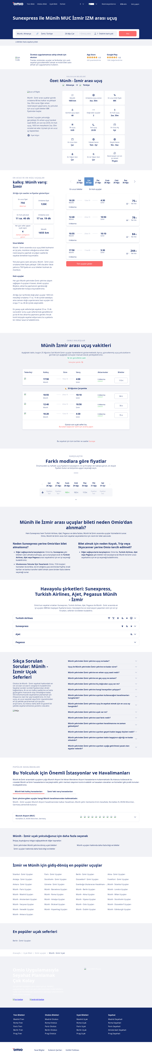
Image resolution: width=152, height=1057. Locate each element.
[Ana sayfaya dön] (20, 4)
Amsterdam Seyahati (117, 1030)
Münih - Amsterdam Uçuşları (25, 899)
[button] (71, 33)
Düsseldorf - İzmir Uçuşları (87, 879)
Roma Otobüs (51, 1023)
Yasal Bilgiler (39, 1050)
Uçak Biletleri (82, 1015)
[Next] (134, 181)
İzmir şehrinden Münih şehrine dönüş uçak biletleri (35, 845)
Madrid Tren (18, 1019)
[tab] (76, 189)
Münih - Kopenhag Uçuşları (55, 909)
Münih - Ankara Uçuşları (23, 914)
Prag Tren (17, 1033)
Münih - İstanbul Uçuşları (118, 884)
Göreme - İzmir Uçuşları (54, 884)
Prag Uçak (81, 1033)
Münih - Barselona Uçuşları (55, 889)
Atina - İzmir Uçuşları (116, 874)
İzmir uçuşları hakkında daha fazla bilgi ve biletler (34, 849)
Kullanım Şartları (55, 1050)
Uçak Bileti (53, 4)
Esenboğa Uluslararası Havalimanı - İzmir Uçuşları (97, 884)
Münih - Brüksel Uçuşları (54, 904)
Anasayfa (16, 953)
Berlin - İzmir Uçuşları (85, 874)
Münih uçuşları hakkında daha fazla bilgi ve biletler (98, 845)
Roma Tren (18, 1023)
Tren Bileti (30, 4)
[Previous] (42, 484)
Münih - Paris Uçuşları (22, 889)
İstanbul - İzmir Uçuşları (23, 874)
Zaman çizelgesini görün (22, 236)
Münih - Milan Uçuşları (117, 894)
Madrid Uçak (82, 1019)
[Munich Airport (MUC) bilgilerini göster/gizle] (135, 817)
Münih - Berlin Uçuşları (85, 889)
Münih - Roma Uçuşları (54, 894)
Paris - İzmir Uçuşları (53, 874)
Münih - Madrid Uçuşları (23, 894)
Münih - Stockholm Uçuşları (119, 899)
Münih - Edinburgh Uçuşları (119, 909)
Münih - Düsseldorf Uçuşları (119, 904)
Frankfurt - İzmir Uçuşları (118, 879)
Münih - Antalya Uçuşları (54, 899)
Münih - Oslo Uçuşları (85, 904)
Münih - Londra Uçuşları (118, 889)
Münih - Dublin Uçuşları (86, 909)
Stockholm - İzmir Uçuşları (55, 879)
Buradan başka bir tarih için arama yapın (76, 427)
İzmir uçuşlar (40, 953)
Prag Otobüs (50, 1033)
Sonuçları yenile (74, 362)
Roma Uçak (81, 1023)
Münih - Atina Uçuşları (85, 894)
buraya (92, 441)
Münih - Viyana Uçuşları (86, 899)
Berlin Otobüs (51, 1030)
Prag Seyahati (114, 1033)
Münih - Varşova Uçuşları (23, 904)
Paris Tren (17, 1026)
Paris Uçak (81, 1026)
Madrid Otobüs (51, 1019)
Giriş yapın (135, 4)
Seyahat (111, 1015)
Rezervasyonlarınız (109, 4)
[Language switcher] (93, 4)
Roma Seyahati (114, 1023)
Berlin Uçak (81, 1030)
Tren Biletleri (19, 1015)
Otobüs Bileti (42, 4)
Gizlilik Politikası (72, 1050)
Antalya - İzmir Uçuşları (22, 879)
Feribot (62, 4)
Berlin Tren (18, 1030)
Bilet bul (23, 206)
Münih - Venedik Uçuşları (23, 909)
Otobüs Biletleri (52, 1015)
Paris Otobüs (50, 1026)
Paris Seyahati (114, 1026)
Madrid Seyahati (115, 1019)
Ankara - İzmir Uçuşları (22, 884)
